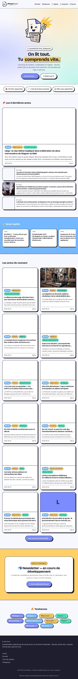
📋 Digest (54, 4)
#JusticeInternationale (12, 294)
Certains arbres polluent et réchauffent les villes (15, 473)
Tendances (46, 4)
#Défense (53, 336)
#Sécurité (47, 626)
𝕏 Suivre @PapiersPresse (39, 584)
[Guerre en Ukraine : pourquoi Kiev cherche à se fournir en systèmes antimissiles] (58, 324)
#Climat (52, 290)
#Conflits (53, 426)
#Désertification (25, 383)
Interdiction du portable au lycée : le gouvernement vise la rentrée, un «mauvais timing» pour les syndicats (57, 520)
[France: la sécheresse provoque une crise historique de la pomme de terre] (20, 502)
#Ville (22, 468)
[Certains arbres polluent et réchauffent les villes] (20, 456)
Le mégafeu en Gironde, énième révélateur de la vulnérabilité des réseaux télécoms (56, 296)
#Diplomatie (16, 290)
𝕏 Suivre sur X (48, 76)
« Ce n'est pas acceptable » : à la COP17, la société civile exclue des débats (18, 388)
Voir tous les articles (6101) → (39, 538)
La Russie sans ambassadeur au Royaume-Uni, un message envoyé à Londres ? (44, 202)
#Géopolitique (15, 621)
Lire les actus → (30, 76)
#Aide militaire (47, 472)
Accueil (5, 656)
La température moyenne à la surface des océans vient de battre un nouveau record (20, 342)
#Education (53, 515)
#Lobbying (64, 383)
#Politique (23, 426)
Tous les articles (8, 659)
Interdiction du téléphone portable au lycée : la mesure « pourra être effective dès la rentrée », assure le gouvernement (44, 188)
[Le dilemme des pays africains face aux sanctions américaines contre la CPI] (20, 278)
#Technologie (62, 290)
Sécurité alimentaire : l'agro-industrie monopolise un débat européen (58, 387)
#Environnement (34, 621)
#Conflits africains (30, 147)
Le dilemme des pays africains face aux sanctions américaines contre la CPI (19, 299)
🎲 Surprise (64, 4)
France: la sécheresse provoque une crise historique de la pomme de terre (20, 519)
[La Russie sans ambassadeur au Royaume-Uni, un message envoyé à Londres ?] (8, 203)
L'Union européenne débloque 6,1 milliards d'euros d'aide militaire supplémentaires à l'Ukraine (56, 477)
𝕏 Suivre (73, 4)
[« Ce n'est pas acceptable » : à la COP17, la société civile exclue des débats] (20, 370)
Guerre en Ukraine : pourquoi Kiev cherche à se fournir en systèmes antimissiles (56, 345)
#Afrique (61, 426)
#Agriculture (54, 383)
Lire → (71, 163)
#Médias (22, 336)
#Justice (61, 616)
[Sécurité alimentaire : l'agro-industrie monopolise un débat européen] (58, 370)
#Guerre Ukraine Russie (50, 340)
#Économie (31, 626)
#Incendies (51, 621)
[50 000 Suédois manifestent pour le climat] (20, 413)
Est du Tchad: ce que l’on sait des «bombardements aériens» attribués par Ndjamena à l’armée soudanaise (57, 431)
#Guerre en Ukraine (56, 468)
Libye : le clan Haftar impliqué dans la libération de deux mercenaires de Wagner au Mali (32, 152)
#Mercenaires (17, 147)
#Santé (65, 621)
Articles (37, 4)
